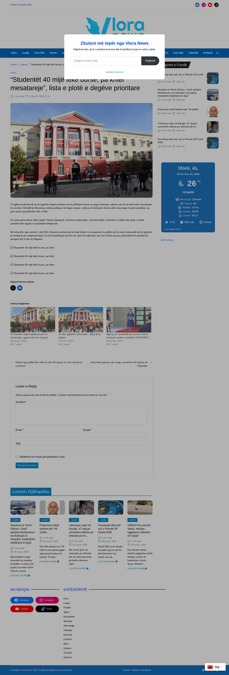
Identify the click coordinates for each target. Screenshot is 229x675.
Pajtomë (150, 60)
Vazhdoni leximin (114, 72)
